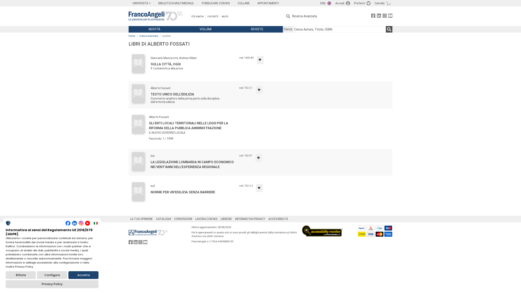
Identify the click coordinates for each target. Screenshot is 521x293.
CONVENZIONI (183, 219)
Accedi (339, 3)
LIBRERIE (226, 219)
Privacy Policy (52, 284)
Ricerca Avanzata (304, 16)
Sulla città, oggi (166, 64)
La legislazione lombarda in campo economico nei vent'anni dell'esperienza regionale (192, 164)
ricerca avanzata (148, 36)
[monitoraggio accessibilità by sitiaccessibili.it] (322, 228)
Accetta (83, 275)
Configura (52, 275)
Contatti (212, 16)
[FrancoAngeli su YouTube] (390, 16)
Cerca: (288, 29)
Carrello (380, 3)
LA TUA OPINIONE (141, 219)
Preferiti (359, 3)
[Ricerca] (389, 29)
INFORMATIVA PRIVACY (250, 219)
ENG (323, 3)
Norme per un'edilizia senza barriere (183, 192)
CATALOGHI (163, 219)
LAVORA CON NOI (206, 219)
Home (132, 36)
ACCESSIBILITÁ (278, 219)
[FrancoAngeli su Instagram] (385, 16)
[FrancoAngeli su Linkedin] (379, 16)
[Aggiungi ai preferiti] (260, 60)
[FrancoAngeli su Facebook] (373, 16)
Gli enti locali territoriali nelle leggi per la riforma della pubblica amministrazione (188, 125)
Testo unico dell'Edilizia (172, 94)
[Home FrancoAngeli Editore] (156, 16)
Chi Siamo (197, 16)
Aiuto (225, 16)
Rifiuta (21, 275)
